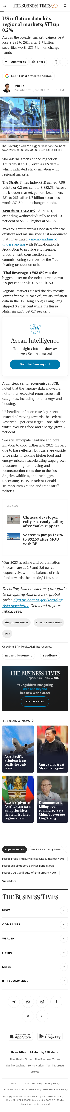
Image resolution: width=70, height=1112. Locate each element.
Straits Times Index (49, 622)
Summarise (18, 62)
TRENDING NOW (16, 720)
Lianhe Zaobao (15, 1065)
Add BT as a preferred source (31, 76)
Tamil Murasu (55, 1065)
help (40, 1083)
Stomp (35, 1072)
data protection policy (55, 1089)
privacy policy (52, 1083)
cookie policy (33, 1089)
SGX (7, 633)
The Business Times (47, 1059)
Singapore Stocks (16, 622)
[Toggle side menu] (4, 6)
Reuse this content (18, 655)
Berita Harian (36, 1065)
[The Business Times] (32, 6)
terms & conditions (13, 1089)
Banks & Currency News (45, 849)
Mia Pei (20, 86)
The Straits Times (21, 1059)
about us (15, 1083)
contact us (29, 1083)
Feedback (50, 655)
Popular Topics (14, 849)
